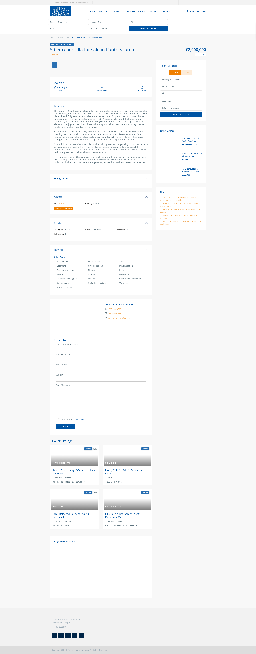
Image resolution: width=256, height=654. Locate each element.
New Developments (135, 11)
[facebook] (176, 2)
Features (58, 249)
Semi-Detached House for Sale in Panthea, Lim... (71, 515)
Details (57, 223)
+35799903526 (114, 313)
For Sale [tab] (187, 72)
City (132, 22)
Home (92, 11)
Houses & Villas (63, 37)
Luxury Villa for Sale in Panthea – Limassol (123, 472)
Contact (166, 11)
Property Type (96, 22)
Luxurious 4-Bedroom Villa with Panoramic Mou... (123, 515)
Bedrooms (54, 28)
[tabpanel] (128, 25)
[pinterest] (192, 2)
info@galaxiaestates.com (119, 318)
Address (58, 196)
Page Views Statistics (64, 541)
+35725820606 (198, 11)
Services (153, 11)
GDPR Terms (79, 420)
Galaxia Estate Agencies (119, 304)
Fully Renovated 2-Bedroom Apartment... (192, 170)
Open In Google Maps (63, 208)
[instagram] (203, 2)
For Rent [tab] (175, 72)
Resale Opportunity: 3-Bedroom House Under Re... (74, 472)
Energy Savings (61, 178)
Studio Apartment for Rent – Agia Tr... (191, 139)
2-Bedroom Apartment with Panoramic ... (192, 154)
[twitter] (181, 2)
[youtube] (197, 2)
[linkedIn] (186, 2)
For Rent (116, 11)
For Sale (103, 11)
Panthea (55, 54)
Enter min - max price (98, 28)
